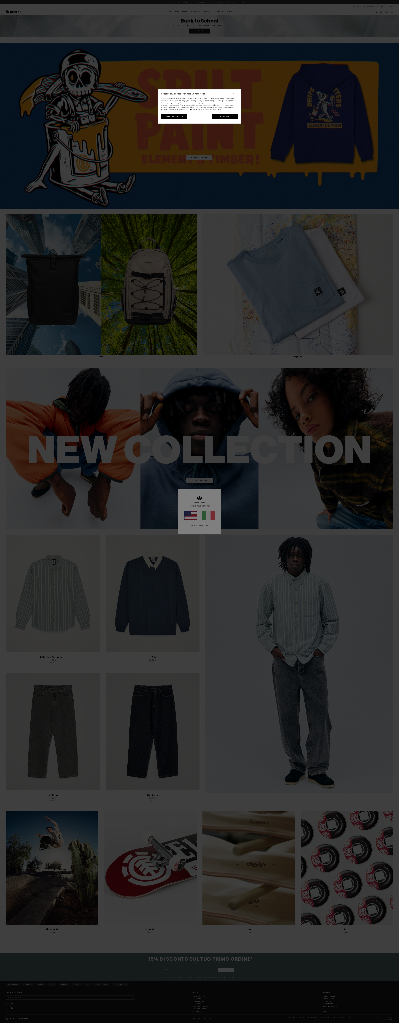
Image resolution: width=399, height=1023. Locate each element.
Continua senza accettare (227, 94)
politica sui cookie (196, 109)
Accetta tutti (224, 116)
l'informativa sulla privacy (212, 109)
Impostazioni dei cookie (174, 116)
